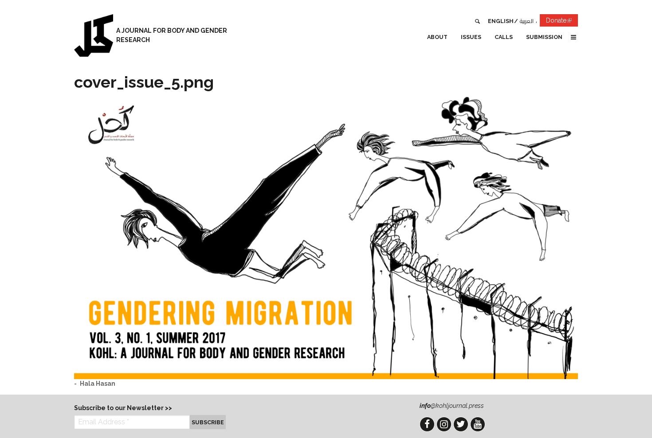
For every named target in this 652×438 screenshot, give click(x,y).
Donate (562, 22)
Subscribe (208, 422)
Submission (544, 37)
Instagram (444, 424)
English (501, 21)
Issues (471, 37)
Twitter (460, 424)
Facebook (427, 424)
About (437, 37)
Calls (504, 37)
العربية (527, 21)
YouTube (477, 424)
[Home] (93, 35)
